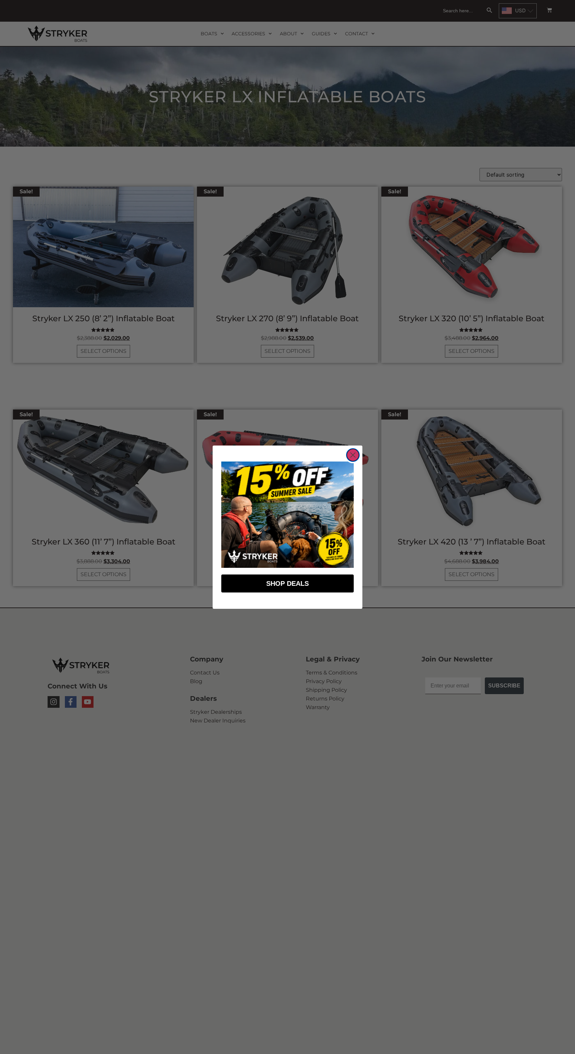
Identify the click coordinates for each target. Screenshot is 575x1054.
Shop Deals (287, 583)
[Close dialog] (353, 455)
